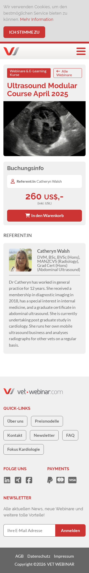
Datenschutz (38, 556)
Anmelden (70, 530)
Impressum (64, 556)
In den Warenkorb (47, 215)
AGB (19, 556)
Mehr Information (36, 19)
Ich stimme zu (24, 32)
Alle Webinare (64, 73)
